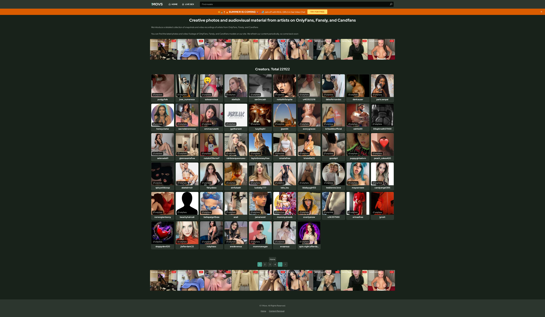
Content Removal (276, 311)
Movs (157, 4)
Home (175, 4)
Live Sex (189, 4)
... (280, 264)
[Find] (391, 4)
